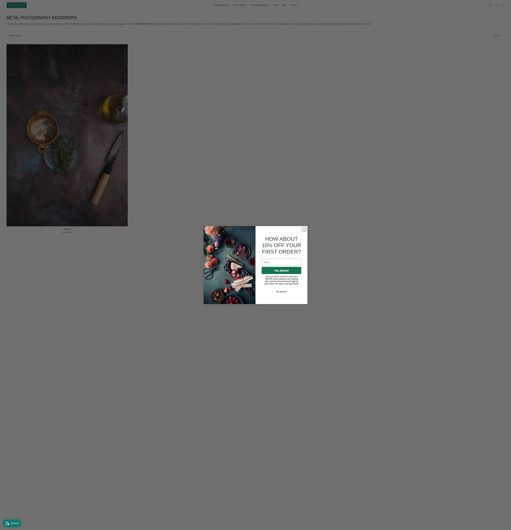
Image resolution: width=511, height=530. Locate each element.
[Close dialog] (304, 229)
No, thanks (281, 291)
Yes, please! (281, 270)
